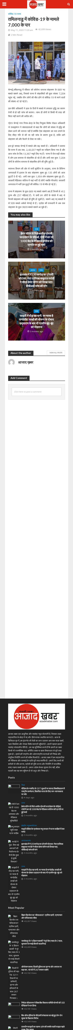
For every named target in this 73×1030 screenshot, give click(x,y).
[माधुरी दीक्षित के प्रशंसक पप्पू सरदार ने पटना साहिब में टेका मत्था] (14, 829)
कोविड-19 (12, 14)
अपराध (33, 270)
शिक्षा (23, 785)
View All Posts (56, 352)
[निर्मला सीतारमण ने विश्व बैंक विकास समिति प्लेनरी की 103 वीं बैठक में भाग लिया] (14, 1007)
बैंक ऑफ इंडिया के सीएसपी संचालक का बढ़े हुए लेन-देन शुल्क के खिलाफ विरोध (41, 1017)
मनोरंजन (34, 825)
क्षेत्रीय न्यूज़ (25, 825)
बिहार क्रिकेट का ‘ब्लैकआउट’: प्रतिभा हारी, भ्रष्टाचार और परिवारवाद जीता (41, 916)
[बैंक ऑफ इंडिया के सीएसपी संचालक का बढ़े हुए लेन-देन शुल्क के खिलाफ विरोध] (14, 1018)
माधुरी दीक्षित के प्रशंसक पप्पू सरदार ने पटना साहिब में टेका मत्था (43, 830)
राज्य (19, 14)
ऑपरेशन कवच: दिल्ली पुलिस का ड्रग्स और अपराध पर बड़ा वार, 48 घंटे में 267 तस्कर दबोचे (41, 968)
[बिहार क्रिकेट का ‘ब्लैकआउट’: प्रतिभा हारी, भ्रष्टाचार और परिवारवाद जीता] (14, 926)
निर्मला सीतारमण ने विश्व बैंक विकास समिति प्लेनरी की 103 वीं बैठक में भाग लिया (43, 1004)
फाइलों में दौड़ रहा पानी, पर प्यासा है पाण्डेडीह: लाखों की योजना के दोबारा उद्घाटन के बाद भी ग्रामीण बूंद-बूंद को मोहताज (36, 321)
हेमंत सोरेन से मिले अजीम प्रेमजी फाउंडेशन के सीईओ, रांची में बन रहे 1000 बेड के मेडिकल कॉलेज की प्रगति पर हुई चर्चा (36, 239)
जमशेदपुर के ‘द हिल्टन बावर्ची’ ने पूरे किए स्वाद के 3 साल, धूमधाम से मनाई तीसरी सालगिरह (42, 942)
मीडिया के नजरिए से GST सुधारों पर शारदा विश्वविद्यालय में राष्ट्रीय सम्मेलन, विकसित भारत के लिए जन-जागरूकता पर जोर (43, 791)
